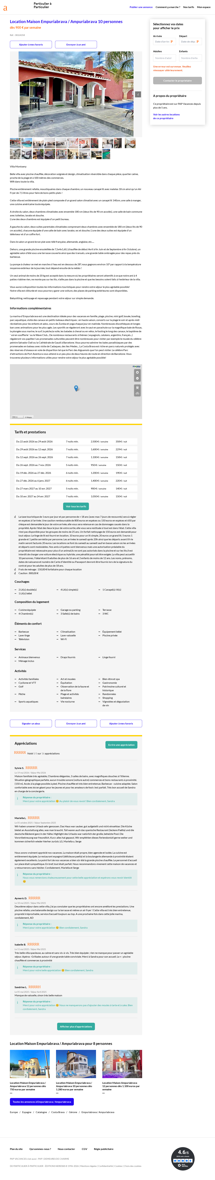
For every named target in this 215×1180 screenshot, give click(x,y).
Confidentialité (105, 1166)
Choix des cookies (132, 1166)
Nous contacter (66, 1148)
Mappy (29, 417)
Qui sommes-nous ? (40, 1148)
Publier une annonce (141, 6)
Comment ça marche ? (168, 6)
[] (137, 387)
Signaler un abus (31, 723)
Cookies (118, 1166)
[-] (137, 378)
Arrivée (157, 35)
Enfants (183, 51)
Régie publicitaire (103, 1148)
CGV (84, 1148)
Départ (183, 35)
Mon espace (204, 6)
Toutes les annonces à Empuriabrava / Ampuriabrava (42, 1101)
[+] (137, 372)
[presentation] (138, 94)
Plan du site (16, 1148)
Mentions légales (88, 1166)
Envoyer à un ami (75, 44)
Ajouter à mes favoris (31, 44)
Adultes (157, 51)
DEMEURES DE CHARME (56, 1158)
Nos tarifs (188, 6)
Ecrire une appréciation (121, 744)
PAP (40, 1158)
